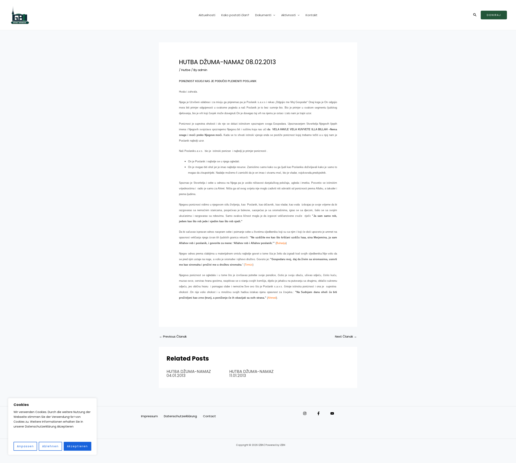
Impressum (149, 416)
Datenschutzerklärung (180, 416)
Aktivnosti (288, 15)
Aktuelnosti (207, 15)
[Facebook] (318, 413)
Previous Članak (173, 336)
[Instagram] (305, 413)
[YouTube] (332, 413)
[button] (273, 15)
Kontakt (311, 15)
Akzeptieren (77, 446)
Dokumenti (263, 15)
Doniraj (494, 15)
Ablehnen (50, 446)
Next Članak (346, 336)
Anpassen (25, 446)
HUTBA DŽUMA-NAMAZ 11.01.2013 (251, 373)
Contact (209, 416)
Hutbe (185, 70)
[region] (52, 426)
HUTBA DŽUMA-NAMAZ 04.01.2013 (188, 373)
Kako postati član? (235, 15)
